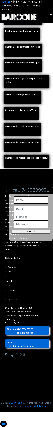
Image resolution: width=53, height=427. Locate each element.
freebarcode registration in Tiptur (21, 31)
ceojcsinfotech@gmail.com (21, 346)
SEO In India (15, 402)
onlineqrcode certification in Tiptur (22, 126)
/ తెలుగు (6, 5)
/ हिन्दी (14, 2)
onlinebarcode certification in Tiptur (22, 46)
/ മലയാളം (36, 5)
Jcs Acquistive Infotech (34, 406)
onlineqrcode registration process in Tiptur (26, 157)
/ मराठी (21, 2)
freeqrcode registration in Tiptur (21, 110)
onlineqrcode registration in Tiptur (22, 142)
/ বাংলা (39, 2)
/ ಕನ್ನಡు (24, 5)
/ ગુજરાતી (30, 2)
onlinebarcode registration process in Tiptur (24, 80)
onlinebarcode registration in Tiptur (22, 62)
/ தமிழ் (15, 5)
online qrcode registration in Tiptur (22, 94)
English (6, 2)
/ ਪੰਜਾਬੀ (6, 9)
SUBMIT (30, 231)
